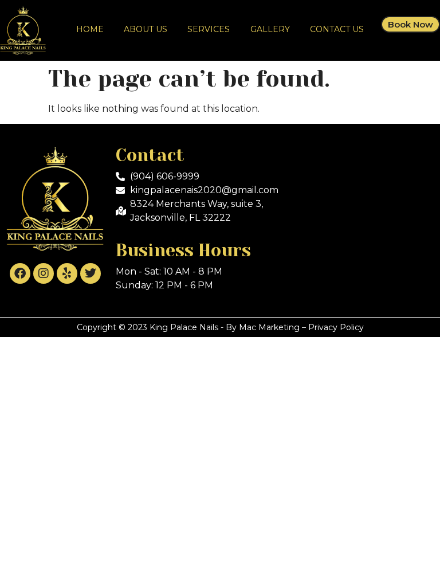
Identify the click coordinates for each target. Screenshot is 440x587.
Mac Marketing (269, 327)
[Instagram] (43, 273)
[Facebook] (20, 273)
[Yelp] (67, 273)
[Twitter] (90, 273)
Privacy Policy (336, 327)
